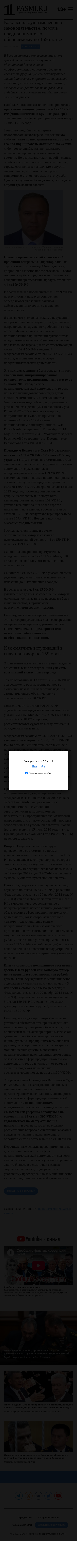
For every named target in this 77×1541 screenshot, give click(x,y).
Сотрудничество (48, 1517)
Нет (34, 766)
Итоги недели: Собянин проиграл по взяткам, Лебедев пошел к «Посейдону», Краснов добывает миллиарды (38, 1406)
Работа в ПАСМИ (22, 1524)
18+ (61, 9)
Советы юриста (30, 46)
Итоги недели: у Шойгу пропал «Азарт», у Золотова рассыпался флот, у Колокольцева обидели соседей (36, 1352)
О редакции (25, 1517)
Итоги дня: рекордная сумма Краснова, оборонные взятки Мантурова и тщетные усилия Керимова (36, 1456)
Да (43, 766)
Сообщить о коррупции (21, 1191)
